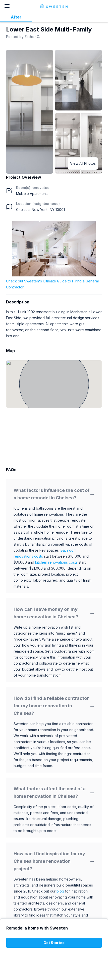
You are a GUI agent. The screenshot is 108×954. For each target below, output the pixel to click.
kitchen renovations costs (56, 562)
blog (60, 891)
